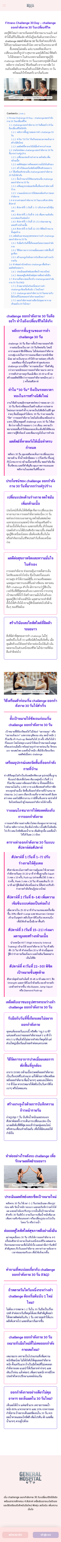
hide (22, 113)
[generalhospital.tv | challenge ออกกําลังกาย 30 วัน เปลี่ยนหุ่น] (30, 5)
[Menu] (4, 5)
